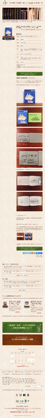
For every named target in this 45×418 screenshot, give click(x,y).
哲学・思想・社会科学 (29, 381)
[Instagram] (20, 395)
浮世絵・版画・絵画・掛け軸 (27, 378)
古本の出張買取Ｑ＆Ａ (7, 374)
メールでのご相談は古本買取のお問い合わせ (31, 228)
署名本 (32, 29)
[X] (16, 395)
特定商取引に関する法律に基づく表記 (17, 374)
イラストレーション (39, 29)
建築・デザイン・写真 (28, 20)
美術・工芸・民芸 (8, 378)
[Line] (35, 253)
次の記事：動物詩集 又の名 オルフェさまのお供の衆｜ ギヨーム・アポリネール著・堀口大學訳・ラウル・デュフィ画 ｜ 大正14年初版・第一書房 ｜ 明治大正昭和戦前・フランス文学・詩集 (22, 282)
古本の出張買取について (24, 226)
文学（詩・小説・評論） (6, 380)
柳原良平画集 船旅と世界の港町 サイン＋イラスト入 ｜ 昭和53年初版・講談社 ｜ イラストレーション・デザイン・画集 (36, 303)
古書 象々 (4, 3)
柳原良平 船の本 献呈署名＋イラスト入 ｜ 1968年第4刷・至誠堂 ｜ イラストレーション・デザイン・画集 (15, 303)
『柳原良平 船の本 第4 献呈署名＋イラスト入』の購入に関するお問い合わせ (29, 74)
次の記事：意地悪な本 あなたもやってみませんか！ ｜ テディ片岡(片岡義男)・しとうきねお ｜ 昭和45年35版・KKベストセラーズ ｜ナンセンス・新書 (22, 267)
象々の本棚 (22, 20)
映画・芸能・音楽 (21, 381)
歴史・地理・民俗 (15, 380)
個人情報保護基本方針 (28, 374)
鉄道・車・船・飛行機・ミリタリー (8, 382)
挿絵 (34, 29)
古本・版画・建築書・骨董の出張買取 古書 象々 (10, 20)
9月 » (33, 364)
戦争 (3, 378)
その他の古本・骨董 (5, 384)
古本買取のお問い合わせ (37, 374)
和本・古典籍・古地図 (23, 380)
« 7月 (12, 364)
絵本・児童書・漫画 (5, 381)
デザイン (24, 29)
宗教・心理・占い (14, 381)
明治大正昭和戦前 (32, 380)
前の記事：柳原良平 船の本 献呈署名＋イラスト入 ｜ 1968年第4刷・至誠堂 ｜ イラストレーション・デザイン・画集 (22, 272)
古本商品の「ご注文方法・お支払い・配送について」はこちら (28, 66)
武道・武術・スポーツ (20, 382)
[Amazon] (28, 395)
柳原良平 (27, 29)
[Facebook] (24, 253)
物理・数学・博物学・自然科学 (30, 382)
